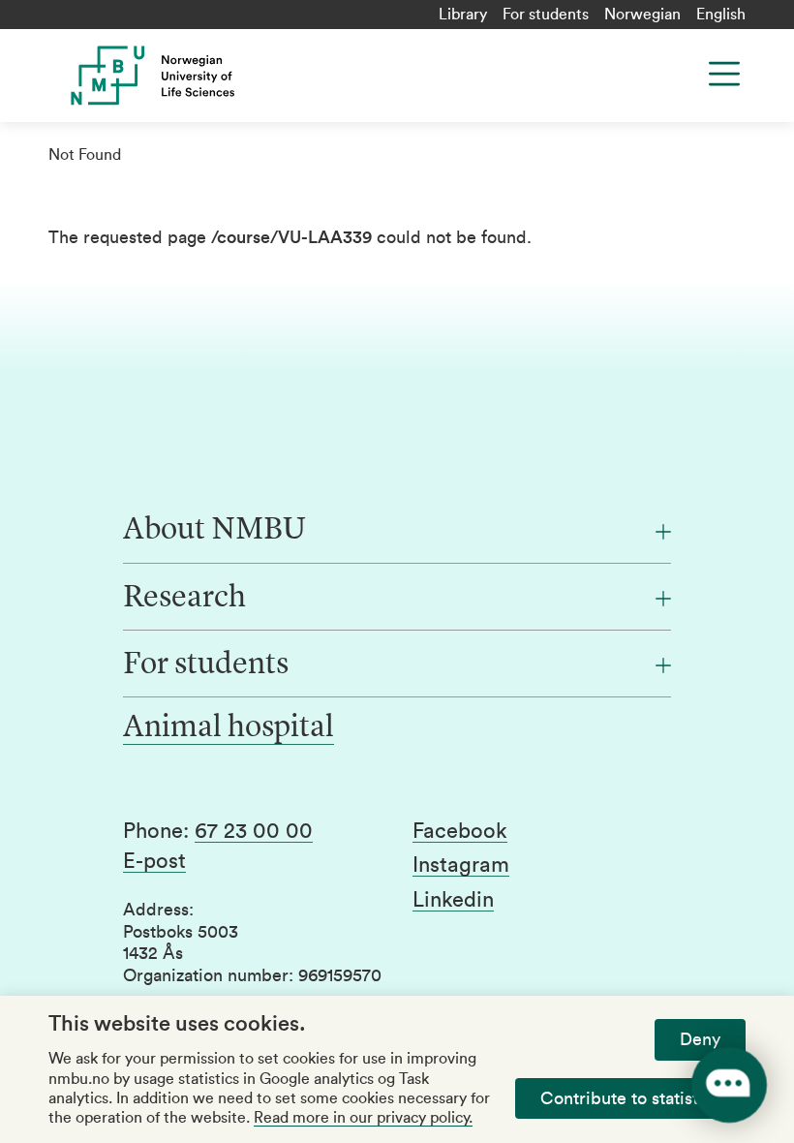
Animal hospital (228, 728)
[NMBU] (234, 76)
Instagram (460, 865)
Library (463, 14)
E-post (154, 861)
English (721, 14)
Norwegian (642, 14)
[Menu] (724, 73)
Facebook (459, 831)
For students (546, 14)
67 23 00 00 (254, 831)
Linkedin (453, 900)
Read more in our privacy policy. (363, 1118)
